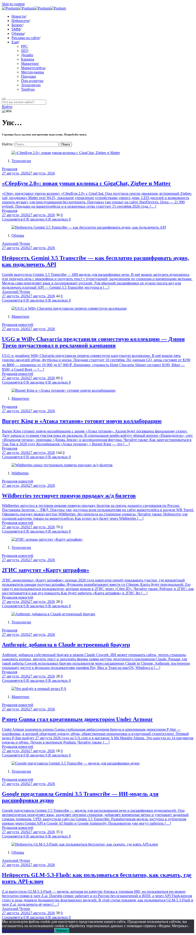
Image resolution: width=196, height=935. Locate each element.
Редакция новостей (17, 325)
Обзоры (17, 33)
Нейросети (20, 21)
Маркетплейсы (33, 68)
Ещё (14, 42)
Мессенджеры (32, 72)
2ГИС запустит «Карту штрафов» (45, 570)
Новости (18, 16)
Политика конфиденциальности (28, 930)
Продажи (28, 76)
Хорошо (61, 930)
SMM (15, 29)
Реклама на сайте (25, 38)
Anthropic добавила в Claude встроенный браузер (66, 645)
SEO (24, 51)
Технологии (31, 85)
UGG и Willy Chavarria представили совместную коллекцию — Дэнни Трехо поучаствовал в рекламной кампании (93, 342)
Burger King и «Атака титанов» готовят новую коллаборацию (82, 421)
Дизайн (27, 55)
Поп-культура (32, 81)
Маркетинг (30, 64)
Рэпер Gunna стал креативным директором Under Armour (77, 719)
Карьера (27, 59)
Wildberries (20, 473)
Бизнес (17, 25)
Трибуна (28, 89)
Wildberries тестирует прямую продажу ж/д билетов (69, 496)
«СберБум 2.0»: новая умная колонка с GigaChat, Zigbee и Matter (86, 183)
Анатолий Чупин (16, 243)
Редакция (9, 169)
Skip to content (13, 4)
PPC (24, 46)
